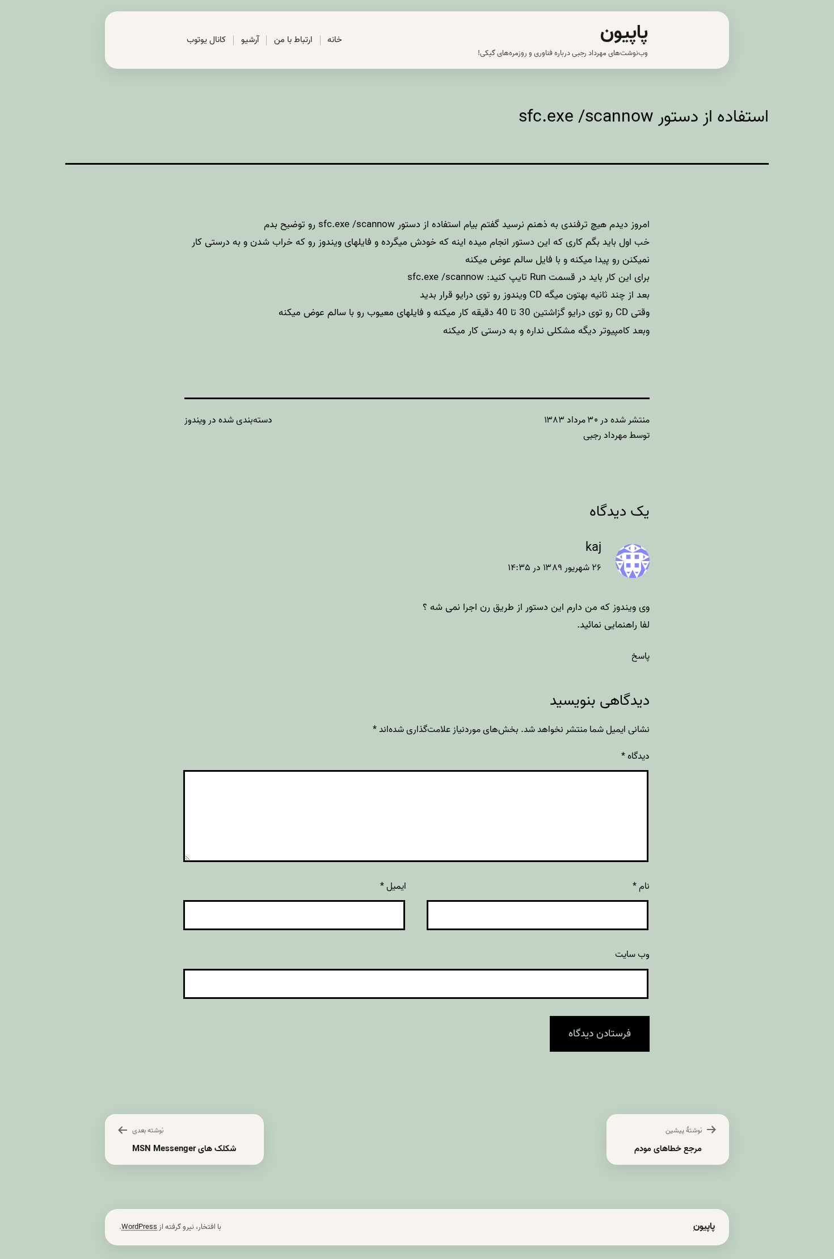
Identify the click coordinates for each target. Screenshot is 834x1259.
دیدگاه (635, 756)
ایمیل (393, 886)
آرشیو (250, 40)
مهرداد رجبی (605, 435)
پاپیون (624, 32)
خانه (334, 40)
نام (641, 886)
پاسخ (640, 656)
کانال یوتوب (206, 40)
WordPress (139, 1227)
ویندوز (195, 420)
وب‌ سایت (632, 954)
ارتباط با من (293, 40)
